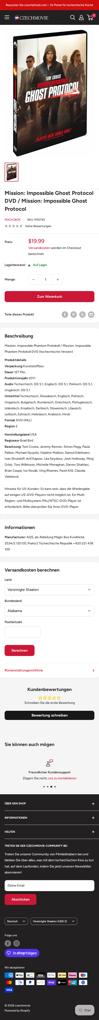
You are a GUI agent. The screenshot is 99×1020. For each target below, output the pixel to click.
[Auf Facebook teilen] (65, 314)
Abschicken (20, 899)
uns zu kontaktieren (62, 778)
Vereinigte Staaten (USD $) (50, 921)
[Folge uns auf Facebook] (8, 943)
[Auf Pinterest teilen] (73, 314)
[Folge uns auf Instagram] (16, 943)
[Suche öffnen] (72, 17)
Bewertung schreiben (50, 715)
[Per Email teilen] (91, 314)
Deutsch (12, 921)
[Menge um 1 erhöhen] (58, 279)
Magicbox (12, 219)
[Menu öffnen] (7, 17)
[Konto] (81, 17)
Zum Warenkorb (49, 297)
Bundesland (13, 601)
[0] (90, 17)
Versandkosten (39, 248)
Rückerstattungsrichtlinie (24, 670)
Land (8, 580)
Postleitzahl (13, 622)
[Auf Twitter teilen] (82, 314)
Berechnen (20, 650)
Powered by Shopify (17, 1010)
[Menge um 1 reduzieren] (33, 279)
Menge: (10, 279)
